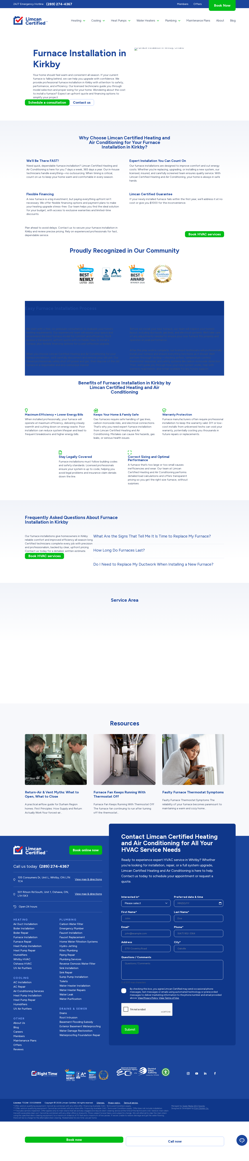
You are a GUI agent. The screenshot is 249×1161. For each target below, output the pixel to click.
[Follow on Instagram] (188, 1073)
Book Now (222, 5)
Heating (76, 20)
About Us (19, 1023)
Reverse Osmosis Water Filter (77, 963)
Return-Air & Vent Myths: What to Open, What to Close (52, 794)
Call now (175, 1141)
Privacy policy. (114, 1103)
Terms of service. (131, 1103)
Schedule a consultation (47, 102)
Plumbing (171, 20)
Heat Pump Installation (27, 946)
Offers (17, 1045)
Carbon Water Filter (71, 924)
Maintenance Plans (198, 20)
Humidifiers (20, 954)
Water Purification (70, 998)
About (220, 20)
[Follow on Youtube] (196, 1073)
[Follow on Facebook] (215, 1073)
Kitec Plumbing (68, 950)
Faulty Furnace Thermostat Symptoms (193, 792)
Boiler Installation (23, 928)
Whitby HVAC (21, 959)
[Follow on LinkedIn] (205, 1073)
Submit (130, 1029)
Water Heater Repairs (72, 990)
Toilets (63, 981)
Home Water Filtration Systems (78, 941)
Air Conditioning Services (28, 991)
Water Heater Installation (74, 985)
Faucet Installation (70, 932)
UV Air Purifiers (22, 968)
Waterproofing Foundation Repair (79, 1035)
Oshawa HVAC (22, 963)
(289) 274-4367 (59, 4)
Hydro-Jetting (68, 946)
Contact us (81, 102)
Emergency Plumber (71, 928)
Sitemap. (101, 1103)
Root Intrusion (68, 1017)
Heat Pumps (119, 20)
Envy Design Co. (201, 1108)
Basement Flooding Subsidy (76, 1021)
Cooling (96, 20)
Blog (233, 20)
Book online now (86, 850)
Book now (74, 1140)
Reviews (18, 1049)
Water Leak (66, 994)
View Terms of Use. (169, 998)
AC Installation (22, 982)
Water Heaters (146, 20)
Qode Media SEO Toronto (193, 1106)
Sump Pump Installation (73, 976)
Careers (18, 1031)
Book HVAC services (204, 234)
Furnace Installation (25, 937)
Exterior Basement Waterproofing (80, 1026)
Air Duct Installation (25, 924)
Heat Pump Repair (24, 950)
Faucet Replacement (72, 937)
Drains (63, 1013)
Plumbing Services (70, 959)
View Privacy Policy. (148, 998)
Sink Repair (65, 972)
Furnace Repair (22, 941)
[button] (165, 1072)
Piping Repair (67, 954)
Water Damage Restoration (75, 1030)
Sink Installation (68, 968)
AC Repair (19, 986)
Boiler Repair (20, 932)
